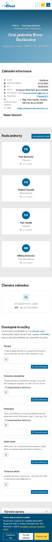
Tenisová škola (11, 471)
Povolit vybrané (26, 536)
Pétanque (9, 408)
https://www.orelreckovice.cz (32, 108)
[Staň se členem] (43, 5)
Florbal (7, 346)
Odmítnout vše (10, 536)
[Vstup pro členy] (48, 5)
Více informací (40, 367)
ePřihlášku (45, 334)
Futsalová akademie (14, 376)
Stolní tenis (9, 441)
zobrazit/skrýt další (41, 136)
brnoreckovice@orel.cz (35, 93)
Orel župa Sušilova (31, 25)
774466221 (42, 96)
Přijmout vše (41, 536)
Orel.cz (15, 25)
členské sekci (38, 331)
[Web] (6, 359)
